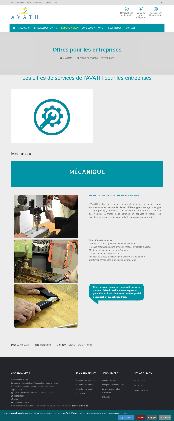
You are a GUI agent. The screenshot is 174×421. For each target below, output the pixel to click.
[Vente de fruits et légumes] (141, 9)
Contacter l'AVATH (21, 402)
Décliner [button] (140, 417)
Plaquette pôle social (84, 384)
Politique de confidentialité (113, 384)
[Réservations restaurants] (127, 9)
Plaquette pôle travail (84, 389)
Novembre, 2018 (141, 390)
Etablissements (42, 28)
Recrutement (115, 28)
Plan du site (80, 393)
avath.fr (16, 399)
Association (24, 28)
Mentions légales (109, 380)
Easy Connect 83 (80, 406)
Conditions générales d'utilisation (111, 391)
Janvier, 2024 (139, 380)
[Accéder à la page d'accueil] (14, 28)
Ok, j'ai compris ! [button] (126, 417)
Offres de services (66, 28)
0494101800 (18, 396)
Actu (100, 28)
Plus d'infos (165, 417)
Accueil (69, 58)
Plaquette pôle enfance (85, 380)
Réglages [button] (152, 417)
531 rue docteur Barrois (23, 393)
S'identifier (106, 397)
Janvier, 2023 (139, 385)
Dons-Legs (87, 28)
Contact (130, 28)
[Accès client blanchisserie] (156, 9)
